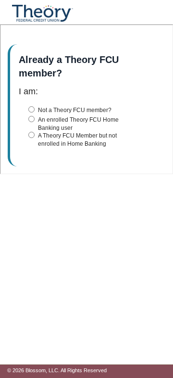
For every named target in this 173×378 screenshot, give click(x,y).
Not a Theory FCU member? (74, 110)
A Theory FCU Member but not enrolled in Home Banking (77, 139)
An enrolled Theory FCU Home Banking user (78, 123)
